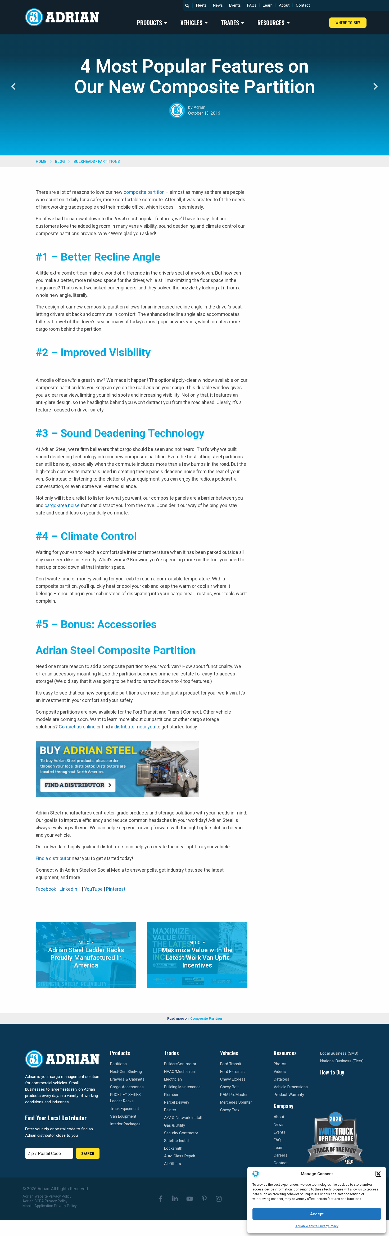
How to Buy (332, 1072)
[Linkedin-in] (175, 1199)
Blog (60, 161)
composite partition (144, 192)
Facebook (46, 889)
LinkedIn (68, 889)
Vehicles (229, 1053)
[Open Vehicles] (206, 22)
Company (283, 1106)
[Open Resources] (288, 22)
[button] (378, 1173)
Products (120, 1053)
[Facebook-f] (160, 1199)
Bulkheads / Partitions (97, 161)
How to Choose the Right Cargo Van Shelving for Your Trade (310, 531)
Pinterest (115, 889)
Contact (303, 5)
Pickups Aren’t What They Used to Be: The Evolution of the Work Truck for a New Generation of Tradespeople (313, 205)
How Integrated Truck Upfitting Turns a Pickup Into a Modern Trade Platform (309, 770)
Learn (268, 5)
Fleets (201, 5)
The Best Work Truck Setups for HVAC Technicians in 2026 (311, 606)
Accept (317, 1214)
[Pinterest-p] (204, 1199)
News (218, 5)
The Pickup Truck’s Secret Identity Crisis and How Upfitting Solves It (313, 290)
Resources (285, 1053)
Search (87, 1153)
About (284, 5)
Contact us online (77, 726)
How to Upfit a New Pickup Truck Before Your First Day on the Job (311, 370)
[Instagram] (218, 1199)
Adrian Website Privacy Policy (316, 1226)
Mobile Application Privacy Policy (49, 1206)
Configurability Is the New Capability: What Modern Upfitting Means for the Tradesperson (312, 448)
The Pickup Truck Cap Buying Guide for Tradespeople (307, 849)
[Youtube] (189, 1199)
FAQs (251, 5)
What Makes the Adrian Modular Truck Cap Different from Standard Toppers (310, 689)
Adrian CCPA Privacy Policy (44, 1201)
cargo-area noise (62, 505)
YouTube (93, 889)
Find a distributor (53, 858)
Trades (171, 1053)
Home (41, 161)
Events (235, 5)
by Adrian (196, 107)
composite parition (206, 1018)
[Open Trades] (242, 22)
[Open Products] (165, 22)
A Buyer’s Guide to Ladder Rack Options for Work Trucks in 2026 (311, 924)
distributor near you (134, 726)
